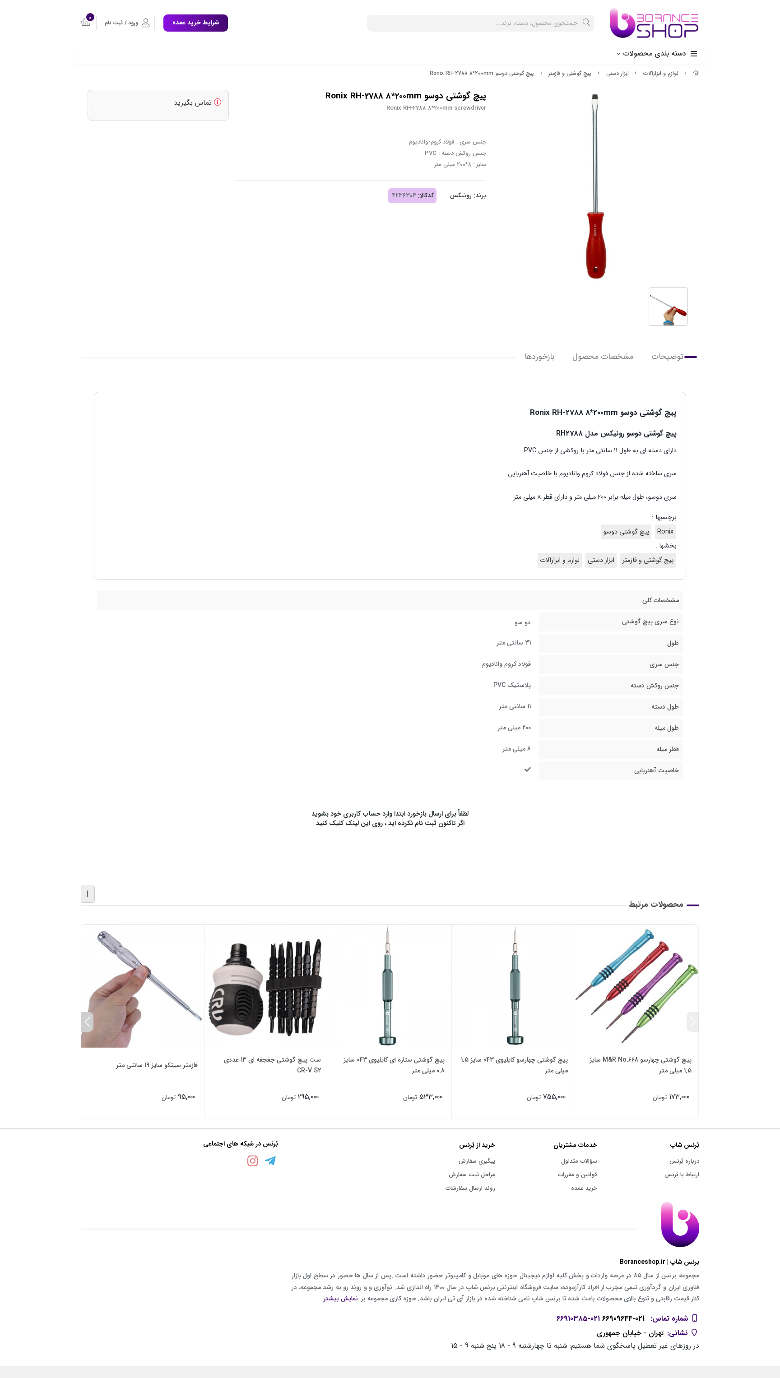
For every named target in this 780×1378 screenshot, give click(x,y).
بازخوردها (539, 357)
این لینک (357, 823)
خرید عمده (584, 1188)
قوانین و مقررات (577, 1174)
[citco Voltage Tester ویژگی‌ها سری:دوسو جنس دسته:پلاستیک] (142, 986)
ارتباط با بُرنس (681, 1174)
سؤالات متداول (579, 1161)
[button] (693, 1022)
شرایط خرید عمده (195, 23)
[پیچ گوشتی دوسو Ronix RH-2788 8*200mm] (390, 1224)
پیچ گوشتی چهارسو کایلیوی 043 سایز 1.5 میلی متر (514, 1065)
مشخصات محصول (602, 357)
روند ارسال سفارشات (470, 1188)
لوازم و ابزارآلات (660, 73)
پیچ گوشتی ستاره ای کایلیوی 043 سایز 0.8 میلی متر (394, 1065)
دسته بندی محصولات (654, 53)
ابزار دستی (617, 73)
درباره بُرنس (684, 1161)
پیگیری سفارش (477, 1161)
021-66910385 (578, 1318)
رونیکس (461, 195)
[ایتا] (235, 1162)
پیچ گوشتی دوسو (626, 532)
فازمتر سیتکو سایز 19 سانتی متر (157, 1065)
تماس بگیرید (194, 102)
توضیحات (667, 357)
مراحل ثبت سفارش (472, 1174)
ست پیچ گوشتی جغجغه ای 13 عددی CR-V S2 (272, 1065)
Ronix (665, 532)
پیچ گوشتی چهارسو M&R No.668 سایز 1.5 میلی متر (641, 1065)
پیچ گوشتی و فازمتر (569, 73)
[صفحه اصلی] (696, 73)
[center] (586, 23)
